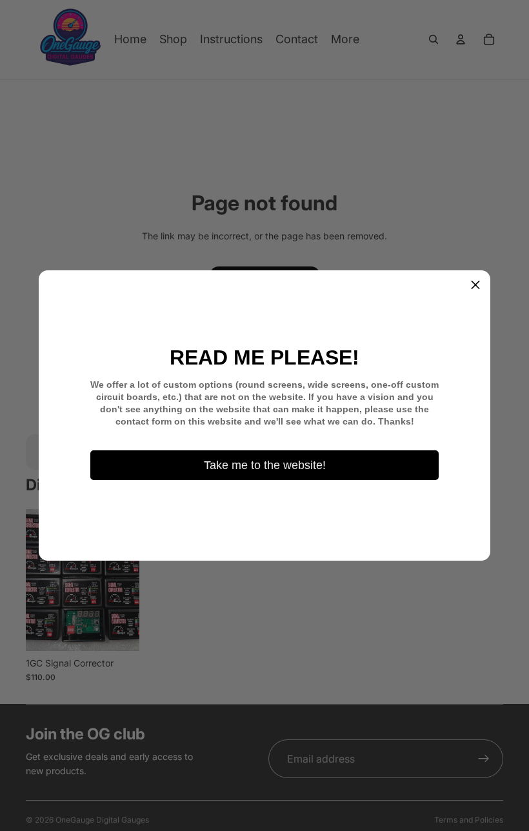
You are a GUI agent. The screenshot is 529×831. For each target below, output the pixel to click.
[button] (475, 285)
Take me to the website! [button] (265, 465)
